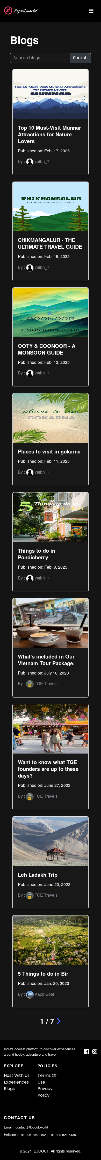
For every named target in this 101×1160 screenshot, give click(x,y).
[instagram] (94, 1052)
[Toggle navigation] (91, 11)
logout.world (25, 10)
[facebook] (86, 1052)
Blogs (9, 1089)
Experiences (16, 1082)
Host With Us (17, 1075)
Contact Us (19, 1117)
